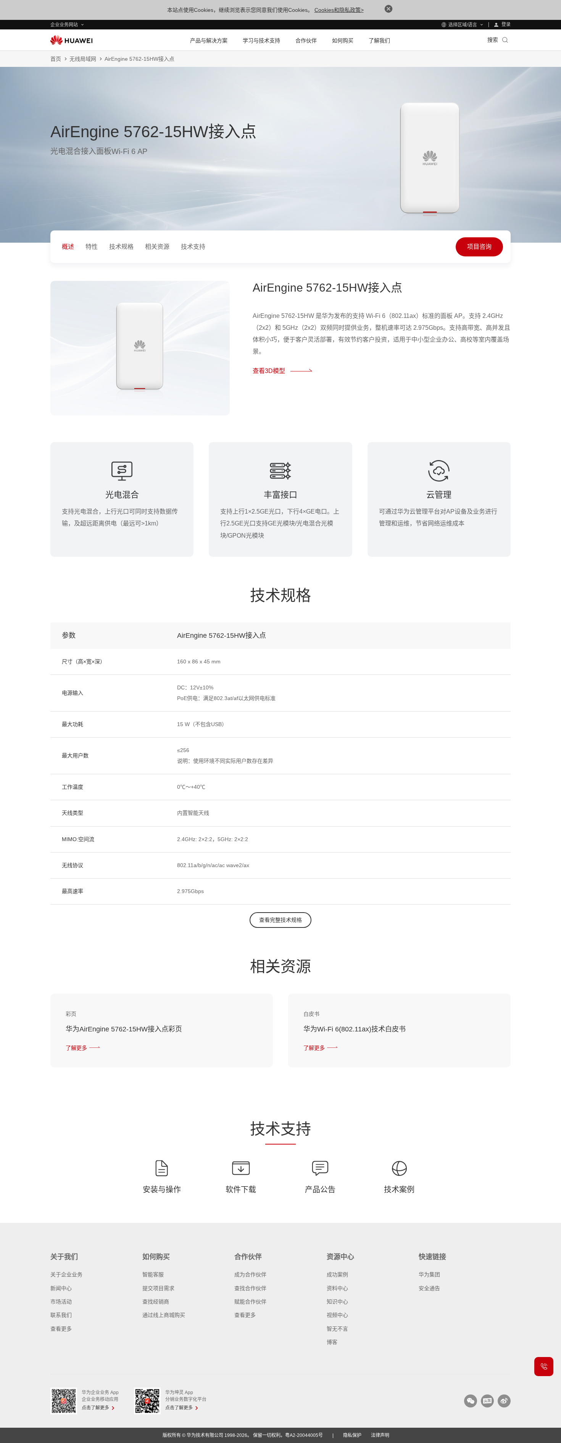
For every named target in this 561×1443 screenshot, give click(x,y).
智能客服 (153, 1274)
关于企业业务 (66, 1274)
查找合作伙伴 (250, 1288)
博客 (332, 1342)
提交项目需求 (158, 1288)
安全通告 (429, 1288)
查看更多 (61, 1329)
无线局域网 (82, 59)
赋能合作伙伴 (250, 1302)
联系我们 (61, 1315)
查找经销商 (155, 1302)
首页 (55, 59)
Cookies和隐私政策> (339, 10)
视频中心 (337, 1315)
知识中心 (337, 1302)
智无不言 (337, 1329)
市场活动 (61, 1302)
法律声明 (380, 1435)
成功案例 (337, 1274)
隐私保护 (352, 1435)
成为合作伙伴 (250, 1274)
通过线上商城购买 (163, 1315)
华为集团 (429, 1274)
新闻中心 (61, 1288)
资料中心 (337, 1288)
